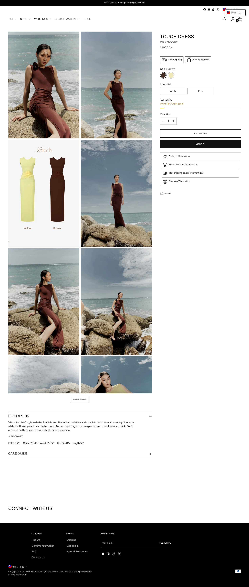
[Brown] (163, 75)
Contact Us (38, 557)
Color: (167, 68)
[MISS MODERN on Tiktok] (213, 9)
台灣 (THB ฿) (18, 567)
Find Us (36, 539)
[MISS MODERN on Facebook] (204, 9)
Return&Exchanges (77, 551)
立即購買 (200, 144)
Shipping (71, 539)
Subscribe (165, 543)
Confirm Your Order (43, 545)
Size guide (72, 545)
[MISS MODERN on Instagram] (209, 9)
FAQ (34, 551)
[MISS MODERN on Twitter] (217, 9)
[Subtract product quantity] (163, 121)
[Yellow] (171, 75)
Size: (166, 84)
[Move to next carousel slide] (238, 487)
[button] (235, 13)
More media (80, 399)
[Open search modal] (224, 19)
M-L (200, 90)
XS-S (173, 90)
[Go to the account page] (231, 19)
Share (167, 193)
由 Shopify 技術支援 (17, 574)
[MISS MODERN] (18, 10)
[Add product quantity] (173, 121)
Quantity (165, 114)
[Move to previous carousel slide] (230, 488)
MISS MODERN (169, 41)
